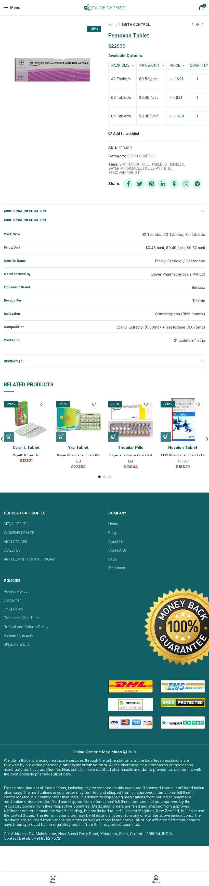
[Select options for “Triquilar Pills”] (113, 437)
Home (112, 24)
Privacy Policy (16, 591)
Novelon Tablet (183, 448)
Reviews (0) (14, 361)
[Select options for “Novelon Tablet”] (166, 437)
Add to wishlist (126, 133)
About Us (116, 541)
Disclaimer (116, 568)
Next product (202, 24)
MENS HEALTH (16, 524)
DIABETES (12, 550)
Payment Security (18, 635)
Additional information (25, 211)
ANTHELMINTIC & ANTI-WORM (29, 559)
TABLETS (159, 164)
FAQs (112, 559)
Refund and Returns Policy (26, 626)
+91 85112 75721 (47, 838)
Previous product (192, 24)
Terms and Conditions (22, 618)
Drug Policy (13, 609)
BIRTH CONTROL (136, 24)
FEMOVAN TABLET (124, 173)
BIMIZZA (177, 164)
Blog (112, 532)
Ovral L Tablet (26, 448)
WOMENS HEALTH (19, 532)
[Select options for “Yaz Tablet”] (61, 437)
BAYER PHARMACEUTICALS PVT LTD (140, 168)
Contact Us (117, 550)
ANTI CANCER (15, 541)
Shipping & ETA (17, 644)
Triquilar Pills (130, 448)
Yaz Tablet (78, 448)
